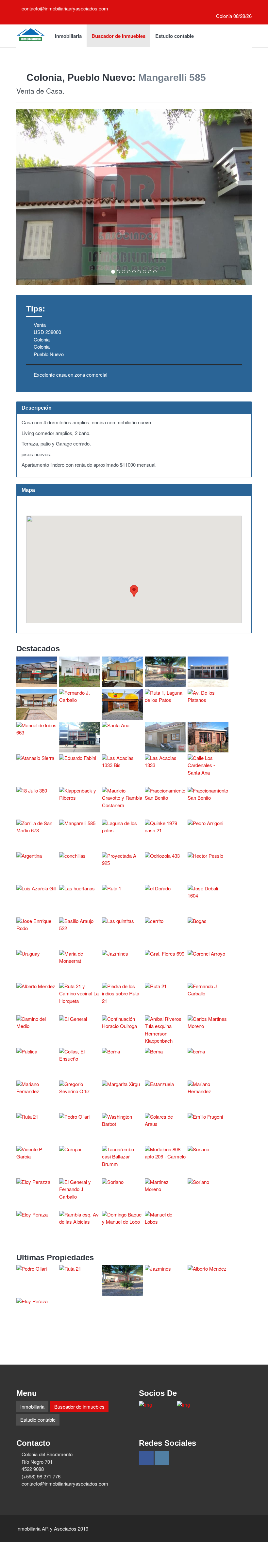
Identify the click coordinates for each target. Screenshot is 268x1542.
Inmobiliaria (68, 35)
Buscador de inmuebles (118, 35)
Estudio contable (174, 35)
